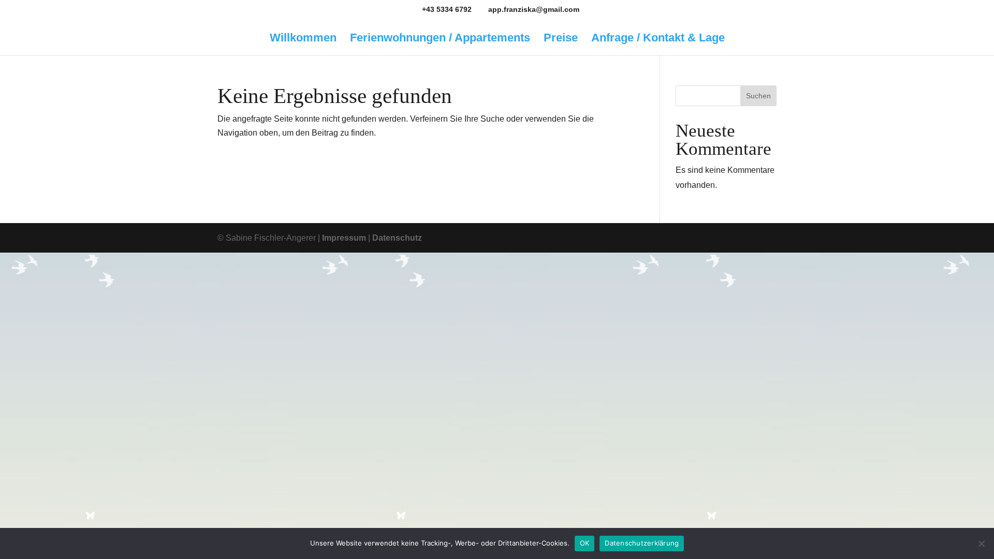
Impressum (344, 237)
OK (585, 543)
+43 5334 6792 (447, 9)
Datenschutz (397, 237)
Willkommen (303, 39)
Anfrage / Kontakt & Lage (658, 39)
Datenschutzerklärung (642, 543)
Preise (561, 39)
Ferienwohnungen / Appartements (440, 39)
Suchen (758, 96)
